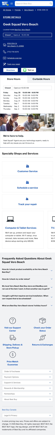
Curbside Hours (41, 79)
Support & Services (12, 382)
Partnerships (9, 394)
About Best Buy (10, 399)
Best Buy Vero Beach (22, 30)
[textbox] (23, 236)
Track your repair (27, 204)
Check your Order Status (42, 329)
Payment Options (11, 377)
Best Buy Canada (9, 410)
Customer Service (28, 171)
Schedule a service (27, 187)
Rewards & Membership (14, 388)
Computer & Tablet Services (20, 227)
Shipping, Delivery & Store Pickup (13, 346)
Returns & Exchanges (42, 344)
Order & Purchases (12, 371)
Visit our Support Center (12, 329)
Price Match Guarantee (12, 363)
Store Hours (13, 79)
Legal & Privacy (10, 415)
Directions (10, 70)
